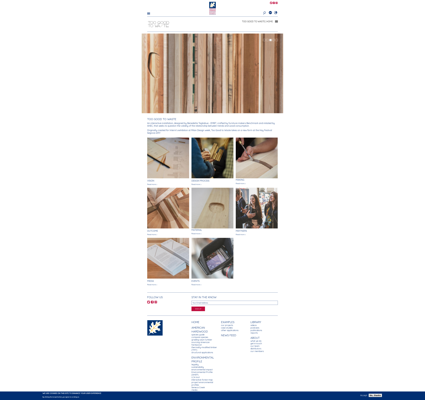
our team (254, 346)
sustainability (197, 367)
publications (256, 330)
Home (195, 322)
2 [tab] (267, 40)
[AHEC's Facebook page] (274, 3)
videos (253, 325)
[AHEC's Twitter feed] (271, 3)
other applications (230, 330)
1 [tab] (264, 40)
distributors (255, 348)
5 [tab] (277, 40)
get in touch (256, 343)
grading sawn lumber (201, 339)
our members (257, 351)
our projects (227, 325)
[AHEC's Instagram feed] (276, 3)
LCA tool (195, 377)
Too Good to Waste (253, 21)
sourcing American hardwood (200, 343)
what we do (256, 341)
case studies (227, 327)
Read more (151, 184)
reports (254, 332)
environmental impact (202, 369)
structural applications (202, 352)
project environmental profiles (202, 383)
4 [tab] (274, 40)
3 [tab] (270, 40)
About (255, 337)
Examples (227, 322)
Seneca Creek (198, 387)
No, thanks (375, 395)
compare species (199, 337)
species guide (198, 334)
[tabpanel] (212, 74)
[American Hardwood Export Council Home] (212, 8)
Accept (363, 395)
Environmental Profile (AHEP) (202, 373)
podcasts (254, 327)
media (194, 390)
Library (255, 322)
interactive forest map (202, 379)
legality (195, 364)
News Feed (228, 335)
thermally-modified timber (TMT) (204, 348)
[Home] (155, 327)
